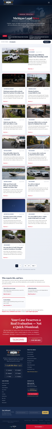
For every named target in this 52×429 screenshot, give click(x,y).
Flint (3, 391)
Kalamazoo (4, 396)
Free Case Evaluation (33, 393)
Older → (33, 265)
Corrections (41, 420)
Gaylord (3, 400)
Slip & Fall (29, 362)
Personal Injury (30, 352)
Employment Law (30, 369)
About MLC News (27, 420)
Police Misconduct (31, 365)
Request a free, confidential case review (11, 311)
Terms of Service (42, 423)
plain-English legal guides (32, 311)
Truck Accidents (30, 356)
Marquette (4, 402)
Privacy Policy (47, 420)
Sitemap (48, 423)
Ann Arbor (4, 389)
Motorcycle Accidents (31, 358)
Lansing (3, 394)
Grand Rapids (5, 387)
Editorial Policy (34, 420)
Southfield (4, 385)
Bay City (4, 398)
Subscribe (45, 412)
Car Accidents (30, 354)
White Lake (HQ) (5, 383)
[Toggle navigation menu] (49, 2)
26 (28, 265)
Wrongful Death (30, 360)
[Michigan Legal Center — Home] (8, 2)
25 (25, 265)
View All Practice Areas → (32, 371)
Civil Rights (29, 367)
